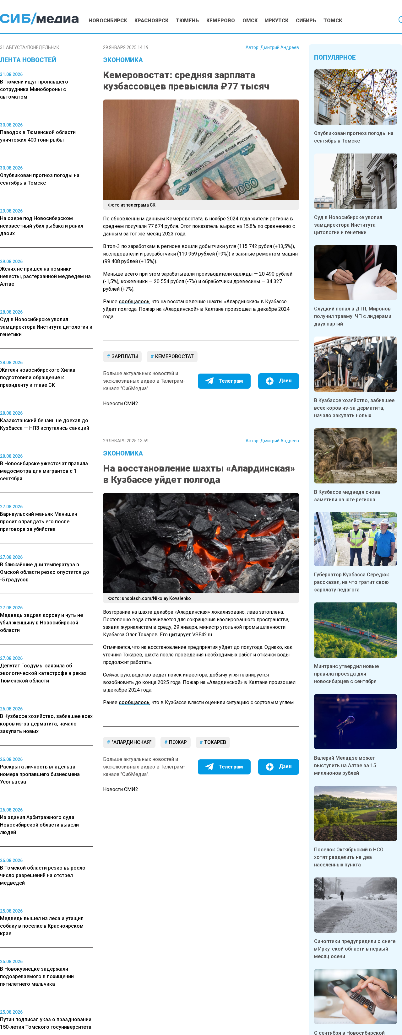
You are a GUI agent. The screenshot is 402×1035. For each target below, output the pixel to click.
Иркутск (276, 21)
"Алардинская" (131, 742)
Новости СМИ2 (120, 404)
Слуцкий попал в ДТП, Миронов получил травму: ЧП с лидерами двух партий (352, 316)
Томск (332, 21)
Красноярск (151, 21)
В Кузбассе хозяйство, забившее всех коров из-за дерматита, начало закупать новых (354, 407)
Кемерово (220, 21)
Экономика (123, 60)
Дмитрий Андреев (279, 47)
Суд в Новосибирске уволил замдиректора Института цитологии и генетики (348, 224)
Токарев (214, 742)
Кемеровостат (174, 356)
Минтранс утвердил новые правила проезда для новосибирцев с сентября (346, 673)
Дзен (285, 381)
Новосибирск (108, 21)
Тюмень (187, 21)
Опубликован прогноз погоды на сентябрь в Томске (354, 137)
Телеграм (231, 381)
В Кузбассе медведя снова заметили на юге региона (347, 496)
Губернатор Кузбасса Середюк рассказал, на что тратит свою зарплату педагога (351, 582)
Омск (250, 21)
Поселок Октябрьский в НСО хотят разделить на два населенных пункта (348, 857)
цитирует (180, 635)
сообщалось (134, 302)
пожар (177, 742)
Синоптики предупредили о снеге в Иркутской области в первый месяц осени (354, 948)
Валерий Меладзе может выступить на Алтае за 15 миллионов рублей (345, 765)
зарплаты (124, 356)
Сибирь (306, 21)
